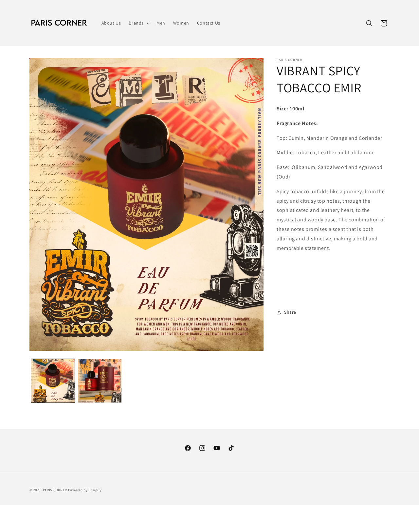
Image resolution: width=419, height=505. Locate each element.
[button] (139, 23)
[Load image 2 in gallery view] (99, 380)
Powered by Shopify (85, 490)
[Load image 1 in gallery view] (53, 380)
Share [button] (290, 312)
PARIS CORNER (55, 490)
